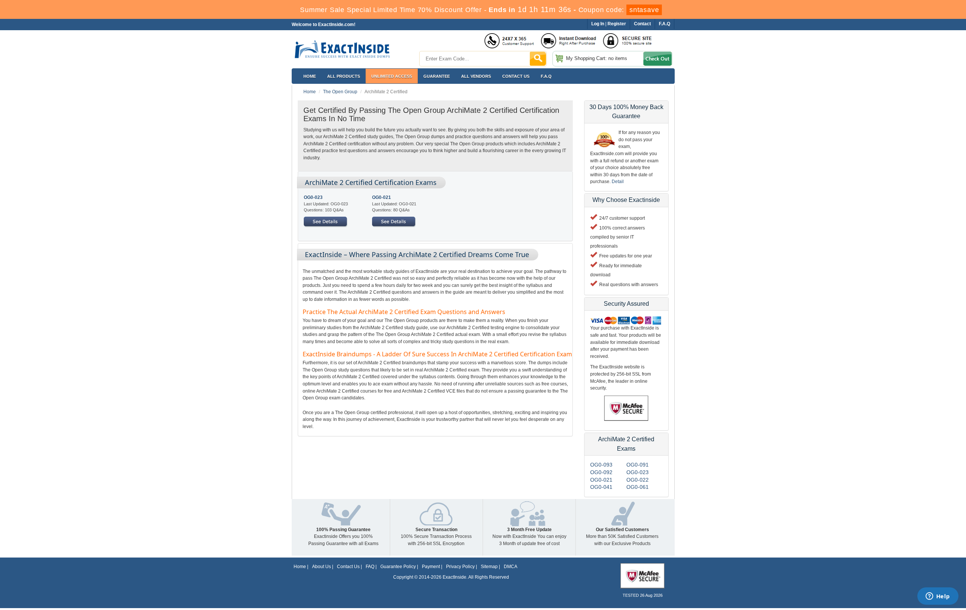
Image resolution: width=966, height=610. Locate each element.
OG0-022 (637, 480)
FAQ (370, 566)
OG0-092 (601, 472)
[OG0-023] (326, 221)
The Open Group (340, 91)
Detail (618, 181)
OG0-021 (381, 197)
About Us (321, 566)
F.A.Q (546, 76)
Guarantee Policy (398, 566)
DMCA (510, 566)
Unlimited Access (391, 76)
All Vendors (476, 76)
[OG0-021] (394, 221)
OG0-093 (601, 465)
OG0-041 (601, 487)
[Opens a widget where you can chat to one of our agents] (937, 596)
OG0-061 (637, 487)
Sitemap (489, 566)
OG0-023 (313, 197)
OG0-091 (637, 465)
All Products (343, 76)
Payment (431, 566)
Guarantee (436, 76)
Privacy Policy (460, 566)
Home (309, 76)
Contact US (515, 76)
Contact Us (348, 566)
